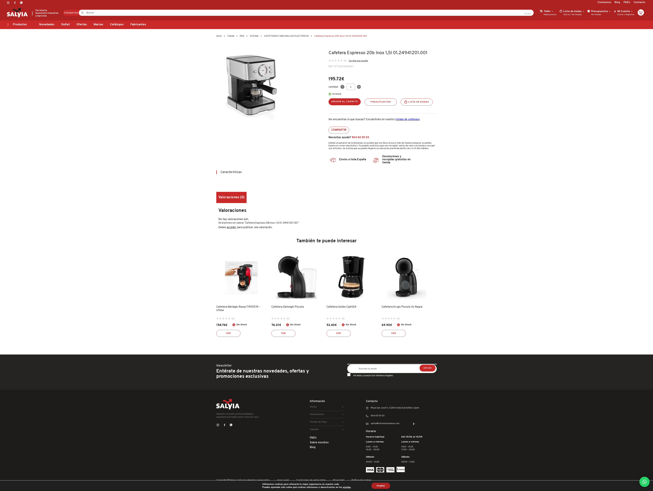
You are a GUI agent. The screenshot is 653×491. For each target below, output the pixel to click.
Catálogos (117, 24)
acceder (231, 227)
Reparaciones (550, 14)
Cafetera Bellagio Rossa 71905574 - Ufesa (238, 308)
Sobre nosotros (319, 442)
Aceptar (380, 485)
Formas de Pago (318, 422)
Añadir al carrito (344, 101)
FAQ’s (627, 2)
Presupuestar (380, 102)
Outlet (65, 24)
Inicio (219, 36)
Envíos (313, 406)
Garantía (314, 429)
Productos (20, 24)
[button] (644, 482)
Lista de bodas (418, 102)
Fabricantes (138, 24)
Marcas (98, 24)
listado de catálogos (408, 119)
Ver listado (577, 14)
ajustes (347, 487)
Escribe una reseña (358, 61)
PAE (242, 36)
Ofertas (82, 24)
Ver (228, 333)
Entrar (620, 14)
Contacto (639, 2)
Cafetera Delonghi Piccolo (287, 307)
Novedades (46, 24)
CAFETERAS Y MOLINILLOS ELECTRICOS (286, 36)
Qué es (566, 14)
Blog (617, 2)
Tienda (230, 36)
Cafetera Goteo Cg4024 (341, 307)
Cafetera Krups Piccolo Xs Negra (402, 307)
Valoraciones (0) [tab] (231, 197)
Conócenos (604, 2)
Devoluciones (317, 414)
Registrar (630, 14)
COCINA (254, 36)
